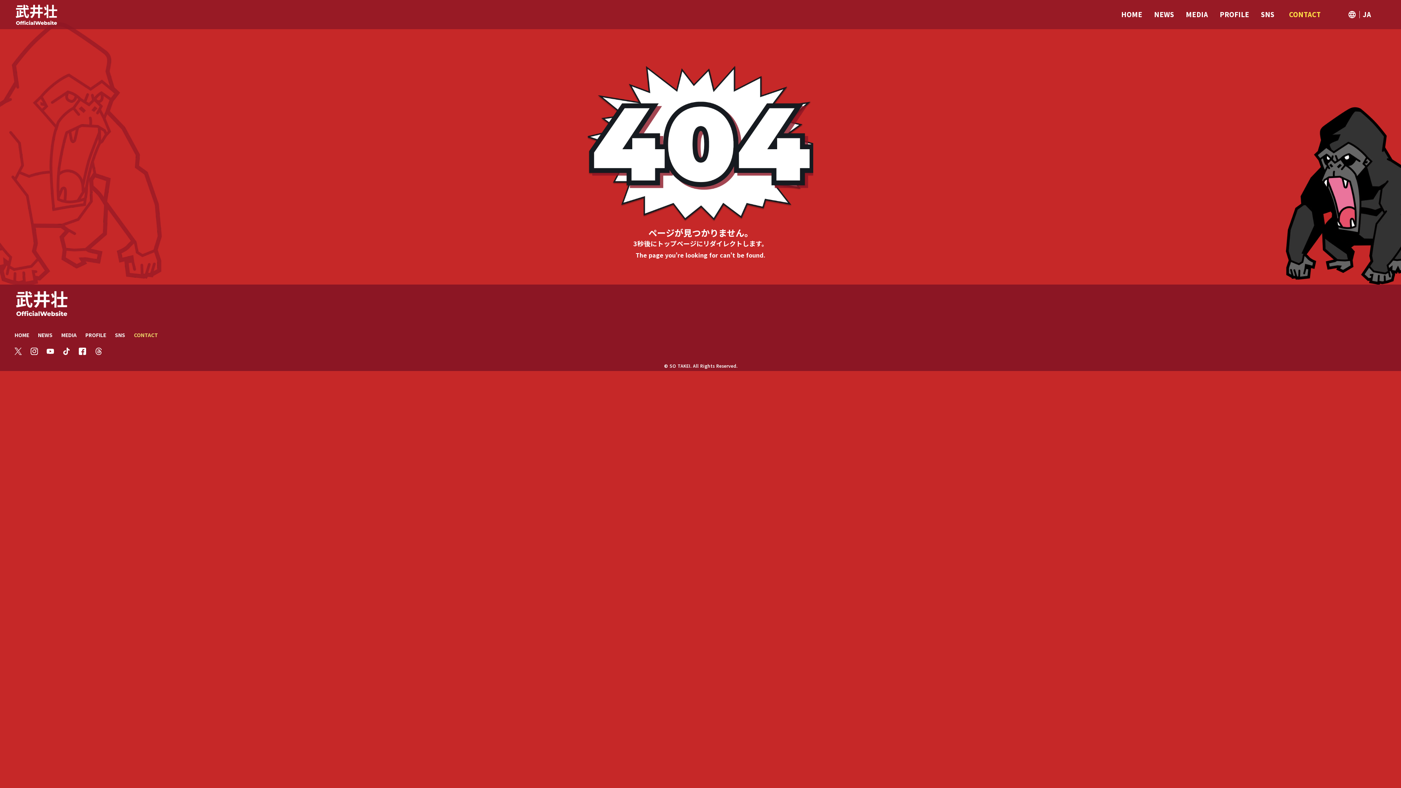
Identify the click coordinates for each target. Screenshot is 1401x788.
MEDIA (69, 335)
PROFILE (95, 335)
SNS (120, 335)
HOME (22, 335)
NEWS (45, 335)
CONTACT (146, 335)
